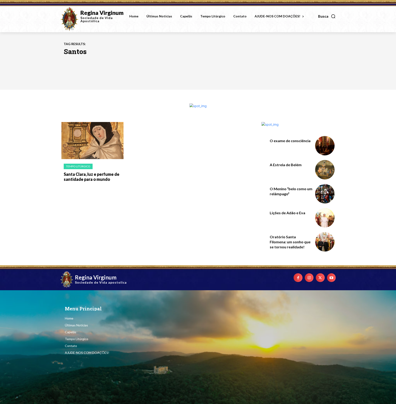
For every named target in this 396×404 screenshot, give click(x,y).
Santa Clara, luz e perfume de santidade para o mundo (91, 177)
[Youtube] (331, 277)
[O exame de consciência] (325, 145)
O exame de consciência (290, 140)
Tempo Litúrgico (78, 166)
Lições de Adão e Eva (287, 213)
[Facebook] (298, 277)
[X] (320, 277)
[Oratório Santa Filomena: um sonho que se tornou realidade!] (325, 242)
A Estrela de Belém (286, 165)
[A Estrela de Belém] (325, 169)
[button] (327, 16)
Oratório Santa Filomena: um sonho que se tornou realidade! (290, 242)
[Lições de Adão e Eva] (325, 218)
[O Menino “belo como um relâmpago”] (325, 193)
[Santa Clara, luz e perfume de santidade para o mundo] (92, 140)
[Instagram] (309, 277)
